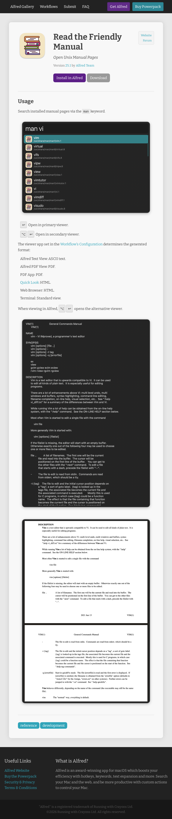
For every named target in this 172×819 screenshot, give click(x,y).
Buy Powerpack (148, 6)
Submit (70, 6)
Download (98, 78)
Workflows (49, 6)
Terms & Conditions (20, 788)
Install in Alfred (69, 78)
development (54, 725)
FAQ (85, 6)
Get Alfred (118, 6)
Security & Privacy (19, 782)
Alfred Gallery (22, 6)
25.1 (68, 65)
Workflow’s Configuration (81, 244)
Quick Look (29, 282)
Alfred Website (16, 770)
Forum (147, 40)
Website (146, 35)
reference (28, 725)
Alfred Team (85, 65)
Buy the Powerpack (20, 776)
